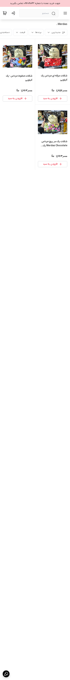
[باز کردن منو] (64, 13)
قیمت (22, 32)
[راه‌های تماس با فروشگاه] (6, 673)
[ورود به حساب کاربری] (13, 13)
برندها (38, 32)
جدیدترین (56, 32)
